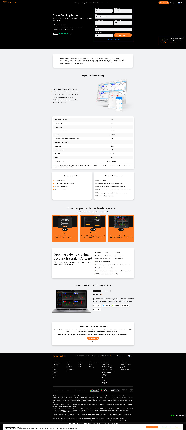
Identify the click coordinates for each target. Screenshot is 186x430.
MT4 (80, 364)
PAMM (54, 374)
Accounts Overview (57, 363)
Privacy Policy (56, 390)
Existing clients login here (113, 39)
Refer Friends (105, 383)
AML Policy (122, 366)
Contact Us (104, 382)
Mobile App (81, 363)
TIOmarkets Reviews (106, 372)
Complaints (104, 379)
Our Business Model (106, 366)
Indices (67, 364)
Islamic (54, 372)
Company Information (125, 369)
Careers (103, 380)
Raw (54, 367)
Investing (82, 3)
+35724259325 (105, 356)
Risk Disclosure (124, 367)
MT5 (80, 366)
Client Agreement (124, 363)
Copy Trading (56, 371)
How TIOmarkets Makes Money (109, 367)
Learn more (172, 42)
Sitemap (83, 390)
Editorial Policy (74, 390)
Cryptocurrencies (70, 369)
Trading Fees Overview (93, 363)
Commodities (69, 366)
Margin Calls (91, 367)
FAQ (102, 377)
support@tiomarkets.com (119, 356)
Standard (55, 366)
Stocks (67, 367)
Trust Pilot (104, 374)
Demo (54, 375)
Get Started (104, 375)
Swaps (89, 366)
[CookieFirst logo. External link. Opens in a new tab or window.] (5, 425)
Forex (67, 363)
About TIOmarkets (106, 363)
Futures (67, 371)
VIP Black (55, 369)
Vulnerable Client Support (108, 371)
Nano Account (56, 364)
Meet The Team (105, 364)
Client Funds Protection (107, 369)
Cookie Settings (65, 390)
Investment (55, 377)
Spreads (90, 364)
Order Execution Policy (125, 364)
